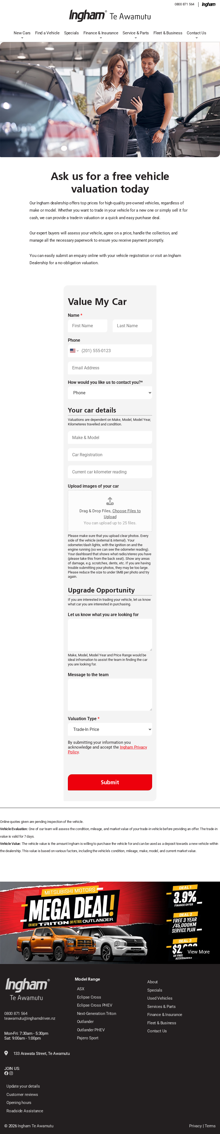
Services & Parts (161, 1006)
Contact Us (196, 33)
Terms (210, 1126)
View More (199, 952)
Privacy (195, 1126)
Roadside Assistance (24, 1111)
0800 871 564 (184, 4)
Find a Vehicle (47, 33)
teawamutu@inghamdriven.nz (29, 1018)
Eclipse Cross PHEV (94, 1005)
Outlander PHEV (91, 1030)
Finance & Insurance (100, 33)
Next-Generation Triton (96, 1013)
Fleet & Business (167, 33)
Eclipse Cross (89, 997)
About (152, 982)
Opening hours (18, 1102)
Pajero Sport (87, 1038)
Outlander (85, 1021)
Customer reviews (22, 1094)
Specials (71, 33)
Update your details (23, 1086)
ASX (80, 988)
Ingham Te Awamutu (35, 1126)
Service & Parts (136, 33)
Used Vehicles (159, 998)
